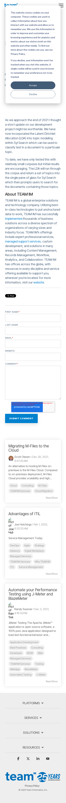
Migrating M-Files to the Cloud (28, 448)
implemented (13, 218)
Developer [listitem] (16, 653)
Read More (52, 497)
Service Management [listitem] (31, 567)
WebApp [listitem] (15, 669)
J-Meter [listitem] (41, 674)
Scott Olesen (22, 456)
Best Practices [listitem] (18, 647)
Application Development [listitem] (24, 642)
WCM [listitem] (30, 653)
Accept (33, 85)
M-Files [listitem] (42, 485)
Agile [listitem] (27, 545)
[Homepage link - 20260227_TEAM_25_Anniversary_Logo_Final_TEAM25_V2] (33, 780)
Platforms (31, 703)
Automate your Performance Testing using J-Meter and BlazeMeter (32, 594)
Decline (33, 94)
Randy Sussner (23, 609)
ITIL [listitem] (12, 567)
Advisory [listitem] (15, 550)
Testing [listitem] (39, 663)
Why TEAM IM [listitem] (42, 561)
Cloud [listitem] (13, 485)
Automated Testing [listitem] (20, 674)
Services (31, 718)
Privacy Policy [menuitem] (32, 785)
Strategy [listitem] (39, 545)
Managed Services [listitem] (20, 556)
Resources (31, 747)
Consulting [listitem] (28, 485)
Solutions (31, 732)
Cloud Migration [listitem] (43, 491)
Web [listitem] (40, 653)
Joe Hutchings (23, 524)
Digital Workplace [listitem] (34, 550)
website (38, 282)
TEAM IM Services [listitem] (20, 491)
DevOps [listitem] (14, 545)
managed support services (23, 241)
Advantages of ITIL (24, 513)
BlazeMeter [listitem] (31, 669)
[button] (61, 5)
